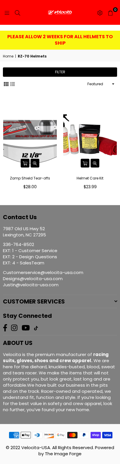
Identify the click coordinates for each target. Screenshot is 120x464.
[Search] (17, 12)
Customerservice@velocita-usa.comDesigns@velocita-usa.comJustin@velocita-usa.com (43, 278)
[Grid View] (6, 83)
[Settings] (100, 12)
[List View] (12, 83)
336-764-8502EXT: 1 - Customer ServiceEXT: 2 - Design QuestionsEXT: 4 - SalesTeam (30, 253)
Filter (60, 71)
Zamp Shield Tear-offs (30, 178)
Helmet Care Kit (90, 178)
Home (8, 56)
